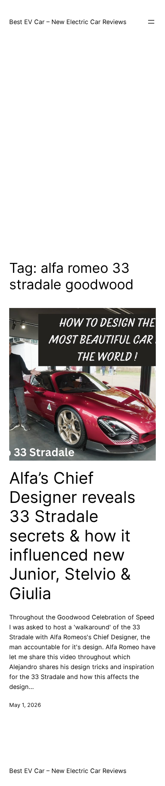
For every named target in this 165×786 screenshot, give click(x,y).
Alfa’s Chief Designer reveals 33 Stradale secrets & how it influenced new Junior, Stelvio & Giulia (72, 535)
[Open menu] (151, 21)
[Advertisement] (82, 147)
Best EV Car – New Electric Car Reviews (67, 22)
